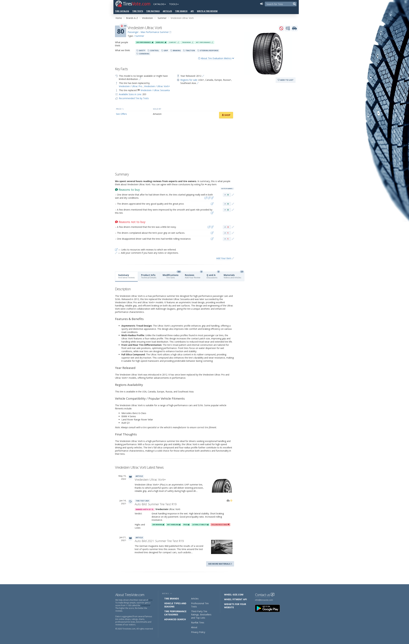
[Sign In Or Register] (261, 4)
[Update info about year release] (203, 75)
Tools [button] (173, 4)
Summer (162, 18)
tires (151, 600)
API (192, 11)
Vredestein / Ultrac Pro (131, 86)
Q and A (213, 275)
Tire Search (181, 11)
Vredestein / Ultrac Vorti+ (157, 86)
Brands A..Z (132, 18)
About (194, 627)
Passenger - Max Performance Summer (148, 32)
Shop (227, 115)
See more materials (219, 563)
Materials (233, 275)
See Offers (121, 113)
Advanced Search (175, 619)
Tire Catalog (122, 11)
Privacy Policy (198, 632)
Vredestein (147, 18)
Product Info (148, 276)
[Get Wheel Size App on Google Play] (269, 608)
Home (119, 18)
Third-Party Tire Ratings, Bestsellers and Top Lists (201, 614)
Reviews (193, 275)
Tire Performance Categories (175, 613)
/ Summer (139, 35)
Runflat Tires (197, 622)
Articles (167, 11)
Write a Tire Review (207, 11)
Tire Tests (137, 11)
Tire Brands (171, 598)
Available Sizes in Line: (130, 94)
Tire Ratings (153, 11)
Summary (126, 276)
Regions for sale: (189, 79)
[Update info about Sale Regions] (198, 83)
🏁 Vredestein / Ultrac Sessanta (153, 90)
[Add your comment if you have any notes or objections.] (233, 194)
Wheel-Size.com (233, 594)
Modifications (171, 275)
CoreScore (145, 605)
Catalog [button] (158, 4)
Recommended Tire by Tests (134, 98)
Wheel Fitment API (235, 599)
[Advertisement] (174, 146)
